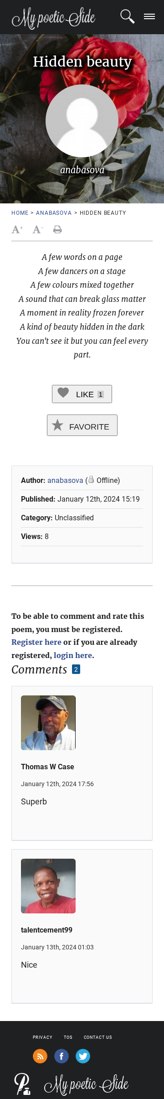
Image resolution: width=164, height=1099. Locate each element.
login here (73, 655)
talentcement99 (46, 930)
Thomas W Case (47, 766)
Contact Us (98, 1037)
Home (19, 213)
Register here (36, 642)
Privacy (42, 1037)
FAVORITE (88, 426)
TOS (68, 1037)
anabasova (54, 213)
